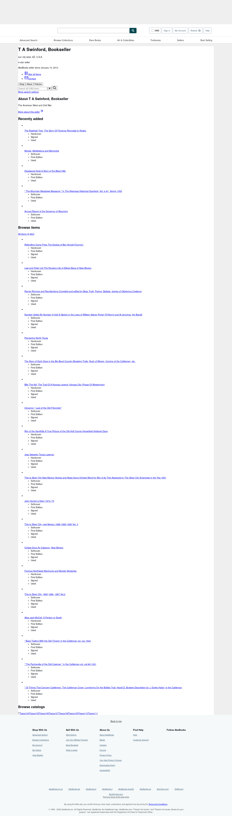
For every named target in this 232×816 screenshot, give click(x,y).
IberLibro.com (163, 789)
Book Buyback (72, 745)
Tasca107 (54, 713)
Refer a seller (71, 750)
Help (207, 30)
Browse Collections (63, 40)
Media (102, 739)
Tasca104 (24, 713)
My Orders (36, 750)
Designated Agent (107, 765)
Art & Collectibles (125, 40)
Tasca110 (83, 713)
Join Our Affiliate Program (77, 739)
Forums (103, 750)
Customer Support (141, 739)
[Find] (133, 30)
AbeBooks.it (107, 789)
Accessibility (105, 770)
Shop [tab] (21, 84)
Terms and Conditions (158, 804)
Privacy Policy (106, 755)
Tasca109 (73, 713)
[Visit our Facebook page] (168, 735)
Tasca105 (34, 713)
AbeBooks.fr (91, 789)
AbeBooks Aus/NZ (126, 789)
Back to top (116, 721)
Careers (103, 745)
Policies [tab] (38, 84)
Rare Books (95, 40)
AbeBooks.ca (145, 789)
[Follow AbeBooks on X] (168, 740)
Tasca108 (63, 713)
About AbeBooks (107, 734)
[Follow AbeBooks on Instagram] (168, 745)
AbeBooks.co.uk (56, 789)
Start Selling (206, 40)
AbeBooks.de (74, 789)
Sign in (167, 30)
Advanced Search (28, 40)
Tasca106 (44, 713)
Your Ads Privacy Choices (111, 760)
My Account (180, 30)
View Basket (37, 755)
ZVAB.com (179, 789)
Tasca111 (93, 713)
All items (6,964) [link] (26, 234)
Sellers (180, 40)
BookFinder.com (116, 795)
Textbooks (155, 40)
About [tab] (29, 84)
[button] (49, 88)
